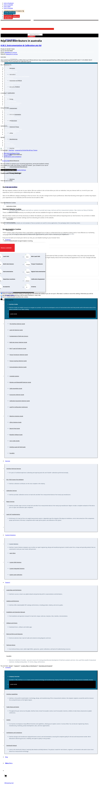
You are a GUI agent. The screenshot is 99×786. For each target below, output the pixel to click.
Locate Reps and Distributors (13, 590)
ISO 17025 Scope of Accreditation (15, 479)
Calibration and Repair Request (13, 129)
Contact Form (8, 100)
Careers (8, 720)
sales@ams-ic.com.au (10, 52)
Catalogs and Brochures (12, 601)
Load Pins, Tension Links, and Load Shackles (16, 76)
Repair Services (10, 501)
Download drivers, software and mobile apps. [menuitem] (20, 627)
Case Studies (9, 219)
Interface (11, 150)
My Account (8, 14)
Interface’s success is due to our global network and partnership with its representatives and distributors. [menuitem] (35, 594)
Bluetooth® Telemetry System (12, 83)
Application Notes (9, 116)
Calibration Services (11, 490)
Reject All (14, 170)
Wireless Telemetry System (11, 81)
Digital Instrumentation (10, 80)
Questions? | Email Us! (11, 16)
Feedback (6, 96)
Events (6, 140)
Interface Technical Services (13, 468)
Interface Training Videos (11, 123)
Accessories (7, 88)
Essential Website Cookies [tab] (8, 203)
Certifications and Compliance (14, 732)
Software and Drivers (11, 623)
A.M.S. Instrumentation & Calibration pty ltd (21, 45)
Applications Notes (11, 206)
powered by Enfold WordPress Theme (26, 150)
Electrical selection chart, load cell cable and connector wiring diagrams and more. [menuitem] (30, 638)
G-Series (6, 90)
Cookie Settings (21, 170)
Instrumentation (8, 78)
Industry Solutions (9, 114)
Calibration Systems (9, 86)
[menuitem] (52, 161)
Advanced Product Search (13, 11)
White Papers (9, 230)
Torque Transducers (9, 75)
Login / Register (9, 13)
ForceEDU (8, 656)
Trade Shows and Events (12, 707)
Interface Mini (8, 69)
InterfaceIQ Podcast (11, 745)
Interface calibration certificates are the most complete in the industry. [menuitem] (27, 483)
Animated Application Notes (12, 118)
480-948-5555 (8, 18)
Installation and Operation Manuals (15, 612)
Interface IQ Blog (9, 144)
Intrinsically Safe (8, 85)
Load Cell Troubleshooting (13, 514)
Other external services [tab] (7, 246)
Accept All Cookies (6, 170)
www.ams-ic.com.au (12, 54)
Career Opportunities (10, 101)
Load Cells (7, 68)
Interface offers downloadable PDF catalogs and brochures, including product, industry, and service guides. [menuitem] (36, 605)
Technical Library (10, 645)
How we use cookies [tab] (7, 180)
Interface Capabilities (12, 694)
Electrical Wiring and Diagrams (14, 634)
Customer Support (9, 98)
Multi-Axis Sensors (9, 73)
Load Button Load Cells (10, 71)
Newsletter (7, 142)
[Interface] (27, 32)
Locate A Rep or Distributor (12, 105)
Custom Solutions (9, 113)
